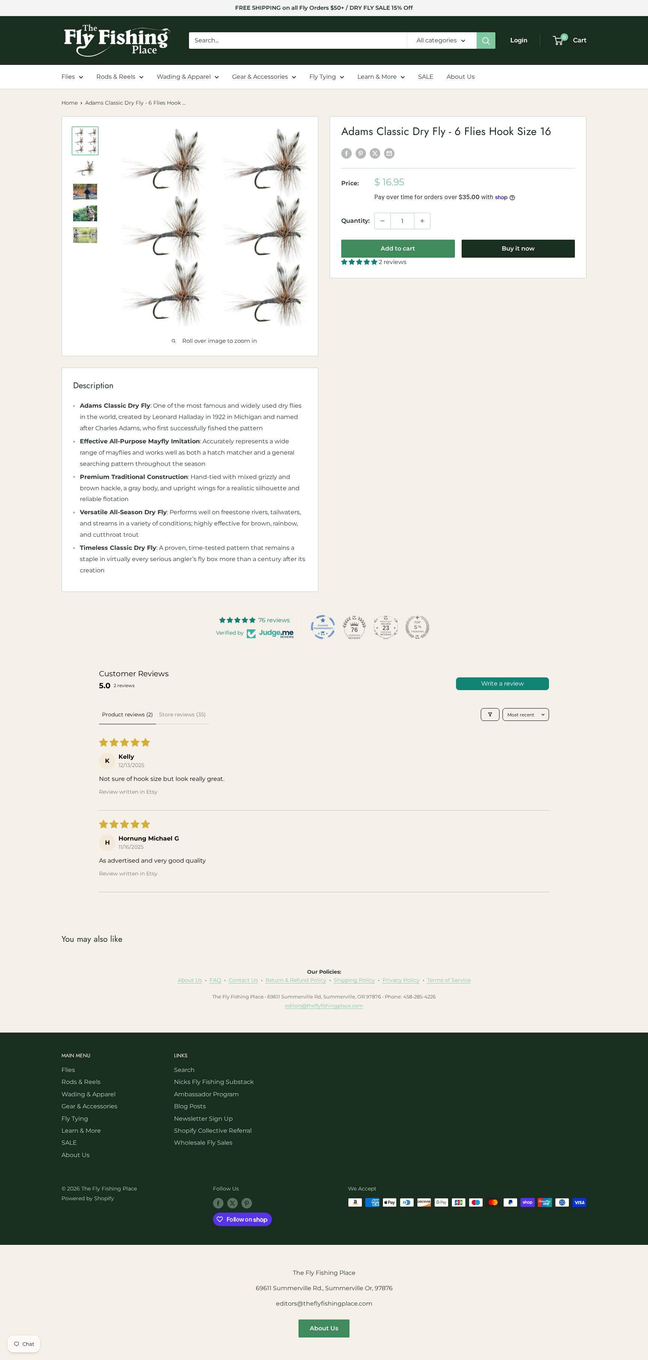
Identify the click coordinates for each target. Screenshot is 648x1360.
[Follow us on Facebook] (218, 1203)
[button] (360, 262)
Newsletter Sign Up (203, 1118)
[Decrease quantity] (382, 221)
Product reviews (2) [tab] (127, 714)
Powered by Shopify (88, 1198)
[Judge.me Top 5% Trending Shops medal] (417, 627)
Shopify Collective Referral (213, 1130)
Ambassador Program (206, 1094)
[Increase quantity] (422, 221)
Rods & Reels (115, 76)
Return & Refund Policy (296, 980)
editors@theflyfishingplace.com (324, 1006)
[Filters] (490, 714)
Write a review (502, 683)
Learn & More (377, 76)
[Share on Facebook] (346, 153)
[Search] (486, 40)
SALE (426, 76)
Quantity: (355, 220)
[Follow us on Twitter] (232, 1203)
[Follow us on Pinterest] (247, 1203)
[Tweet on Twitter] (375, 153)
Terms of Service (449, 980)
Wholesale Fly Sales (203, 1142)
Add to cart (398, 248)
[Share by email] (389, 153)
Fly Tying (322, 76)
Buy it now (518, 248)
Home (70, 102)
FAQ (215, 980)
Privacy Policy (401, 980)
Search (184, 1069)
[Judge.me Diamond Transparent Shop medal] (323, 627)
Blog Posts (190, 1106)
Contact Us (243, 980)
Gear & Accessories (260, 76)
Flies (68, 76)
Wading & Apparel (184, 76)
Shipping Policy (354, 980)
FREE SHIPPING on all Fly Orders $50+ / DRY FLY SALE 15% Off (324, 7)
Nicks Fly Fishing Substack (214, 1081)
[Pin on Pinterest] (361, 153)
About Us (461, 76)
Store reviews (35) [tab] (182, 714)
